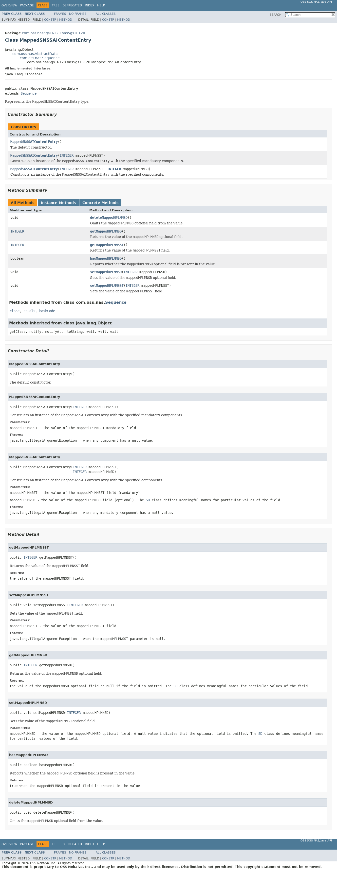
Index (89, 5)
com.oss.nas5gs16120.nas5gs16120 (53, 33)
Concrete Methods (100, 203)
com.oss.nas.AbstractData (35, 54)
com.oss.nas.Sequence (40, 58)
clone (14, 311)
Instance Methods (58, 203)
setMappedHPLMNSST (107, 285)
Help (101, 5)
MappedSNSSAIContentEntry (34, 142)
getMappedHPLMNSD (106, 231)
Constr (50, 19)
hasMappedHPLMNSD (106, 258)
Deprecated (72, 5)
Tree (55, 5)
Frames (60, 14)
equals (29, 311)
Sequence (29, 93)
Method (65, 19)
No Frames (78, 14)
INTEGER (67, 155)
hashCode (47, 311)
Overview (9, 5)
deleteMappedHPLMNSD (109, 217)
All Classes (106, 14)
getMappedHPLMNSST (107, 245)
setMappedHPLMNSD (106, 272)
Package (27, 5)
